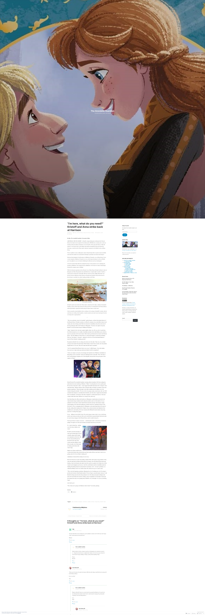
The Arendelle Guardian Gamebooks (129, 268)
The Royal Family (80, 232)
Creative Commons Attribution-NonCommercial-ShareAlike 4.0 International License (129, 304)
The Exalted (127, 265)
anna (72, 501)
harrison (92, 501)
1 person (73, 540)
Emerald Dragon (127, 262)
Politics (75, 232)
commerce (85, 501)
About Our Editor (128, 261)
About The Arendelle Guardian (129, 260)
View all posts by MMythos (77, 509)
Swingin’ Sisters (128, 263)
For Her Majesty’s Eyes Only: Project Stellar (128, 282)
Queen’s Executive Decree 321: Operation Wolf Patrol (128, 279)
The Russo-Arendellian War (130, 269)
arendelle (76, 501)
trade (104, 501)
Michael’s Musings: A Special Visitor (74, 516)
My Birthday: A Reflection (127, 285)
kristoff (101, 501)
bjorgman (80, 501)
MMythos (70, 232)
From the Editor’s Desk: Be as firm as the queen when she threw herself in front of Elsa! (129, 293)
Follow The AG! (125, 225)
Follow (125, 234)
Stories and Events (127, 266)
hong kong (97, 501)
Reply (71, 542)
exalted (89, 501)
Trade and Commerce (87, 232)
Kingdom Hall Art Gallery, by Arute (130, 272)
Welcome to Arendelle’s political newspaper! (97, 516)
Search (123, 318)
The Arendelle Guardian (102, 111)
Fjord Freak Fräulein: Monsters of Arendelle (128, 288)
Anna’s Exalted (128, 264)
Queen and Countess (129, 271)
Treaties (92, 232)
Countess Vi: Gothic (128, 270)
